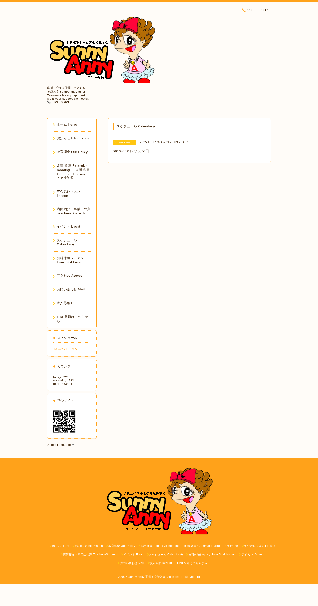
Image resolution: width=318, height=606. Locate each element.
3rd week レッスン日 (67, 349)
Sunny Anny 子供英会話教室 (147, 577)
